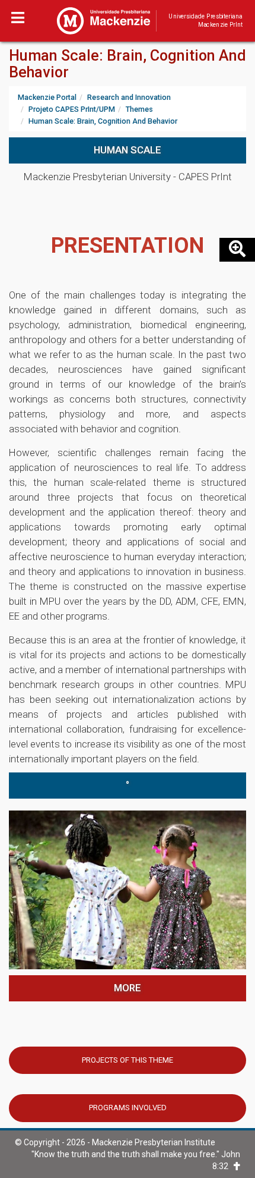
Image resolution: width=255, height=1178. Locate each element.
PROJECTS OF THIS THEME (127, 1060)
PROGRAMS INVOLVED (128, 1107)
